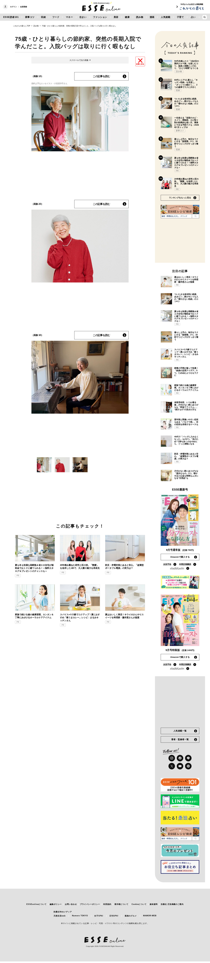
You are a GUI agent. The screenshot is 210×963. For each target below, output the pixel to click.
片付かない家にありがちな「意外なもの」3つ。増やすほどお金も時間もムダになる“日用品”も (186, 474)
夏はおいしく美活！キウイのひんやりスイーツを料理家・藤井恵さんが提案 (124, 616)
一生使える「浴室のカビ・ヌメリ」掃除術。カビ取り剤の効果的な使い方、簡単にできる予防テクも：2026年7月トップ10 (186, 122)
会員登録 (23, 7)
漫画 (152, 17)
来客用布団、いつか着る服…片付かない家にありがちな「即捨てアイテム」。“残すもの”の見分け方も (186, 406)
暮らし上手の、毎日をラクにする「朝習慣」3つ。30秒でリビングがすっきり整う (186, 142)
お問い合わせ (71, 904)
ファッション (100, 17)
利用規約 (107, 904)
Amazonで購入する (180, 557)
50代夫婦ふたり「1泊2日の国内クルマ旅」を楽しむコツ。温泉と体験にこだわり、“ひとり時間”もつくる (186, 64)
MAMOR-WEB (149, 916)
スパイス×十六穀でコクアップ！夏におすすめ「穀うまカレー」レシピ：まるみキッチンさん (80, 617)
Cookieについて (139, 904)
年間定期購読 (185, 564)
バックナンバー (177, 568)
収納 (43, 17)
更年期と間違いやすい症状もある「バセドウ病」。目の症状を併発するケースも (186, 421)
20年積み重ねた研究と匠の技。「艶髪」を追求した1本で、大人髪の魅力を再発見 (80, 566)
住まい (83, 17)
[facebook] (180, 758)
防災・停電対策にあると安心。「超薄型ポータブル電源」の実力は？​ (124, 566)
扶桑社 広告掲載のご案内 (172, 904)
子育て (180, 17)
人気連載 (165, 17)
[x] (171, 766)
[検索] (195, 216)
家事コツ (30, 17)
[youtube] (180, 766)
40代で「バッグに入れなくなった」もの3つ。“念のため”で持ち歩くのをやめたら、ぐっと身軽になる (186, 440)
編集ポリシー (56, 904)
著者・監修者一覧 (180, 739)
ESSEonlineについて (36, 904)
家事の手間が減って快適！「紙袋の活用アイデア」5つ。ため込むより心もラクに (186, 371)
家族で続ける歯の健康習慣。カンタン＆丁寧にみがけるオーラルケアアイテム (34, 616)
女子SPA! (98, 916)
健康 (127, 17)
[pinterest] (188, 766)
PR (18, 576)
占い (193, 17)
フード (55, 17)
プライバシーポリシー (90, 904)
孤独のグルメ (131, 916)
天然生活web (60, 916)
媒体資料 (154, 904)
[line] (188, 758)
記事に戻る (140, 64)
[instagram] (171, 758)
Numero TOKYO (80, 916)
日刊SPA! (113, 916)
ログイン (13, 7)
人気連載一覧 (180, 731)
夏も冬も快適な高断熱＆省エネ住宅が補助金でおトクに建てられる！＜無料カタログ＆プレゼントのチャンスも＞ (34, 568)
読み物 (139, 17)
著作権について (121, 904)
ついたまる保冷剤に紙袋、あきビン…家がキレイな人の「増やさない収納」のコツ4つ (186, 102)
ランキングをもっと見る (180, 197)
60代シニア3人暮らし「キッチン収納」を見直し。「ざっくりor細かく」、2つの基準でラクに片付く (186, 83)
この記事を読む (101, 76)
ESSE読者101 (11, 17)
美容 (116, 17)
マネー (69, 17)
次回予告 (167, 564)
